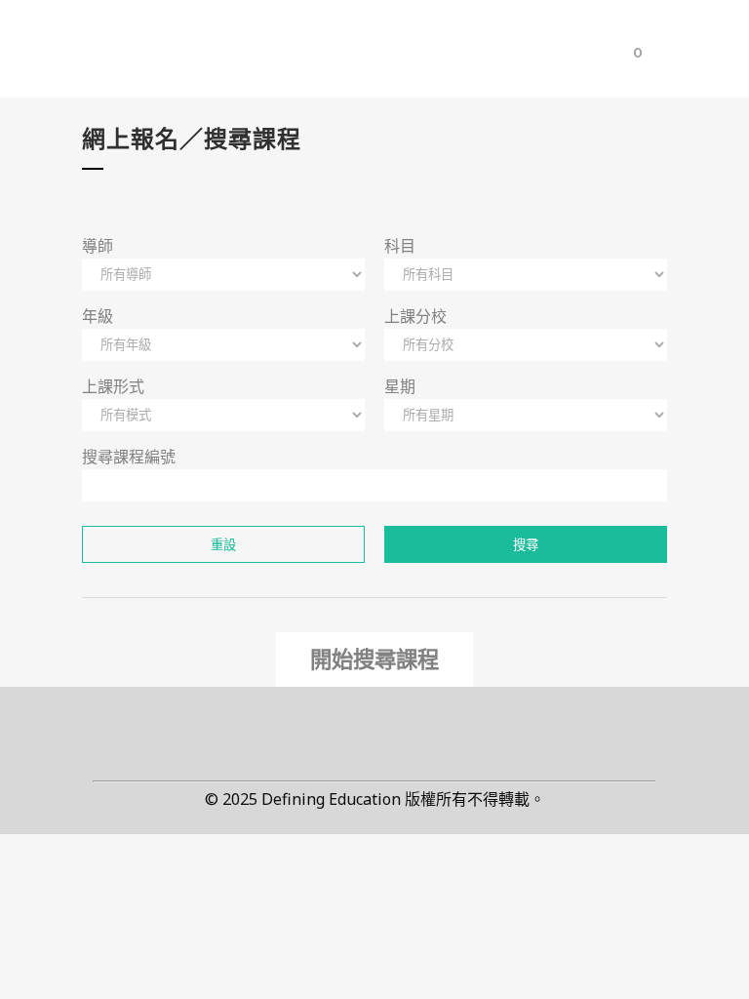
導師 (97, 246)
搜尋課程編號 (129, 456)
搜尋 (525, 545)
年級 (97, 316)
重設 (223, 545)
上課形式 (113, 386)
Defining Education (331, 800)
